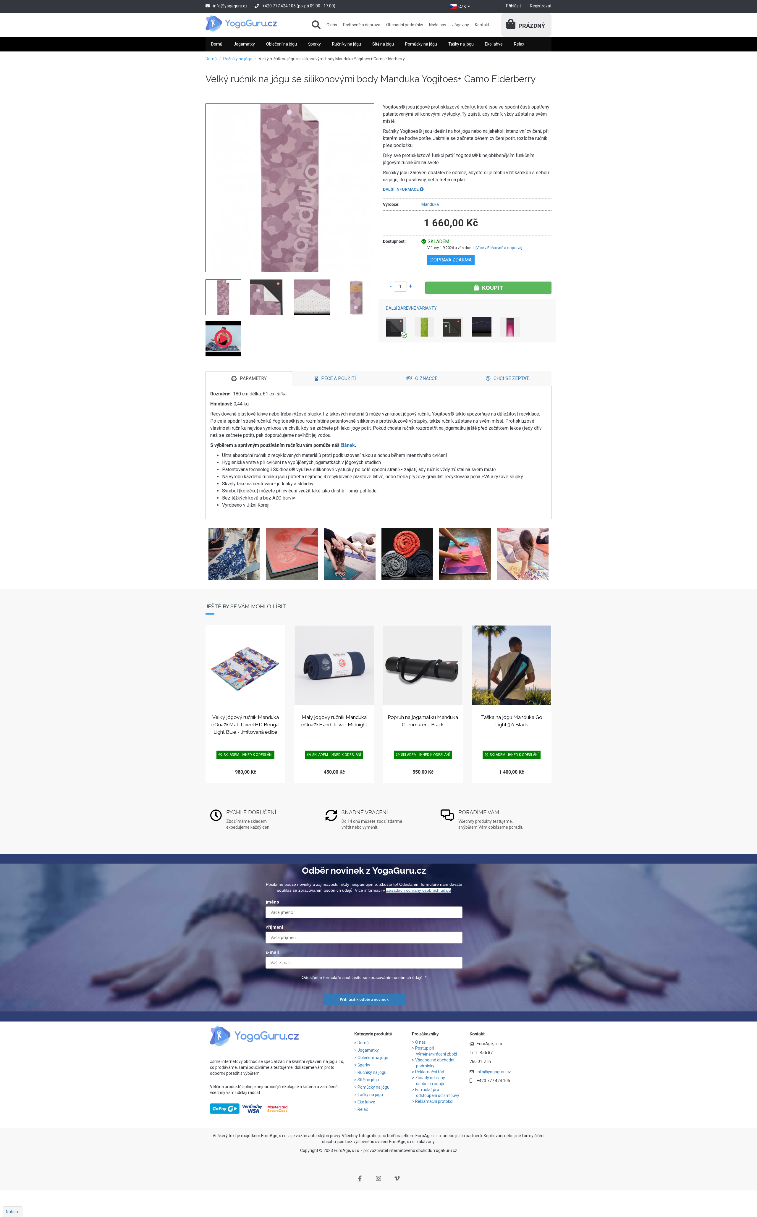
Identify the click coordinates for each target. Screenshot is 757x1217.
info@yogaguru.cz (230, 6)
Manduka (430, 204)
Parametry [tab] (253, 378)
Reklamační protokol (434, 1101)
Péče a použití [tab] (338, 378)
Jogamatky (244, 44)
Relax (519, 44)
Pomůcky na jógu (421, 44)
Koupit (492, 287)
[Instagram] (378, 1178)
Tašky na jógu (461, 44)
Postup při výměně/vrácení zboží (436, 1051)
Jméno (272, 902)
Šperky (314, 44)
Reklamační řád (429, 1071)
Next (545, 554)
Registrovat (540, 6)
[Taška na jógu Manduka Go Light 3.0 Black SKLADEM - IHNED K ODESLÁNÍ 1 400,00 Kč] (511, 665)
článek (348, 445)
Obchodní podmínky (404, 24)
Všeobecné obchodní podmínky (434, 1063)
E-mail (272, 952)
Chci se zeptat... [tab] (512, 378)
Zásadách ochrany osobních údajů (418, 890)
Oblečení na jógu (281, 44)
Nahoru (13, 1211)
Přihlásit (513, 6)
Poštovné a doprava (361, 24)
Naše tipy (437, 24)
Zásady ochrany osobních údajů (430, 1080)
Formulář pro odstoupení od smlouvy (437, 1092)
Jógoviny (460, 24)
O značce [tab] (426, 378)
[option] (234, 554)
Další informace (401, 189)
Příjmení (274, 927)
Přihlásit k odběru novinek (364, 999)
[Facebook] (359, 1178)
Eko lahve (494, 44)
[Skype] (397, 1178)
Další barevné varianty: (412, 308)
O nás (331, 24)
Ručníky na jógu (346, 44)
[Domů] (245, 23)
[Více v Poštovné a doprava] (498, 247)
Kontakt (482, 24)
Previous (212, 554)
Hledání (316, 25)
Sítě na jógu (383, 44)
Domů (216, 44)
